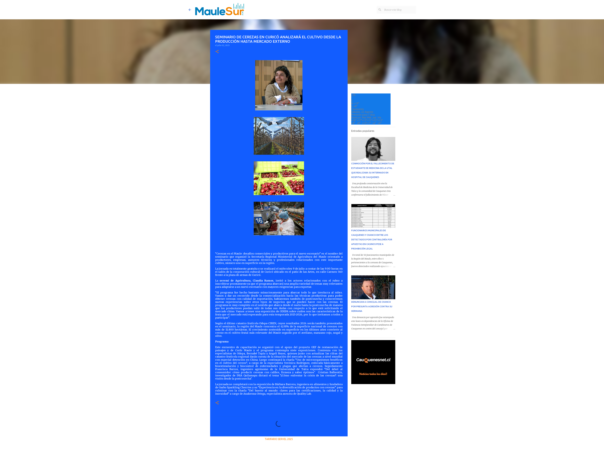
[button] (217, 52)
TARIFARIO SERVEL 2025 (279, 439)
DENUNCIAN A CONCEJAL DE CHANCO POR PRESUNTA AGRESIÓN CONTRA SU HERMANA (371, 306)
